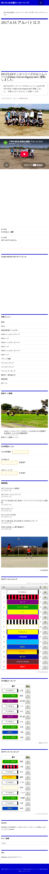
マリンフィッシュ (22, 642)
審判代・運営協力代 (8, 375)
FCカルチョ (23, 632)
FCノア (22, 602)
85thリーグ (5, 346)
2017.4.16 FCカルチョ (9, 239)
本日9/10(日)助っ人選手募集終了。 (13, 527)
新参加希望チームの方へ (10, 330)
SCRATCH (22, 597)
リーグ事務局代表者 (21, 98)
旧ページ (4, 383)
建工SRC (23, 657)
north (22, 617)
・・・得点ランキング (41, 743)
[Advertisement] (24, 47)
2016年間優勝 (6, 452)
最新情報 (4, 379)
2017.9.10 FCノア (7, 509)
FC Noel (22, 652)
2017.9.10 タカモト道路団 (10, 488)
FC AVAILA (22, 592)
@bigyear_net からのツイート (11, 857)
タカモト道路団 (22, 607)
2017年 (31, 12)
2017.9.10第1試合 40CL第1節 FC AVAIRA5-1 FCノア (19, 521)
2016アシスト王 (6, 470)
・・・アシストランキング (40, 814)
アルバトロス (22, 622)
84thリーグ (5, 355)
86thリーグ (5, 338)
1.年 (26, 12)
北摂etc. (22, 647)
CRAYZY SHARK (23, 662)
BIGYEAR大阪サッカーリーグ (15, 3)
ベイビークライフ (20, 452)
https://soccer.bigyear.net (23, 76)
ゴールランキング (7, 367)
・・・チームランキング (41, 672)
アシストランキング (8, 371)
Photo (3, 326)
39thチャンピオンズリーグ (10, 342)
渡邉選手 (22, 462)
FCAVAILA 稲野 (7, 231)
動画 (2, 322)
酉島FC (22, 667)
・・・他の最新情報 (42, 570)
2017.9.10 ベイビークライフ (11, 494)
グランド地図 (6, 359)
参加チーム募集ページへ (10, 437)
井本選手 (22, 473)
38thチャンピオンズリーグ (10, 350)
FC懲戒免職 (23, 637)
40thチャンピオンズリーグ (10, 334)
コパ (22, 612)
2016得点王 (5, 459)
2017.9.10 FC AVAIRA (8, 515)
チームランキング (7, 363)
